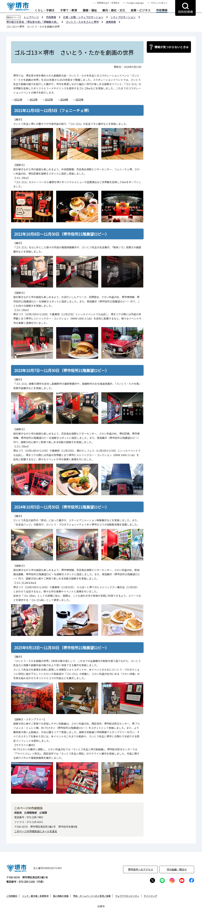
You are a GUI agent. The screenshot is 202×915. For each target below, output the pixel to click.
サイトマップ (150, 895)
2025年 (79, 99)
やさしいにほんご (159, 2)
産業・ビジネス (141, 10)
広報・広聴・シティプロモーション (83, 17)
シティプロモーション (123, 17)
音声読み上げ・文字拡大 (108, 2)
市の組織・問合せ (177, 869)
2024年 (64, 99)
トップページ (31, 17)
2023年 (49, 99)
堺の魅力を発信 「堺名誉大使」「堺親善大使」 (32, 22)
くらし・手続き (45, 10)
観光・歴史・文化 (113, 10)
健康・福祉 (90, 10)
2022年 (34, 99)
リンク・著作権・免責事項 (35, 895)
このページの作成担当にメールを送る (35, 831)
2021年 (18, 99)
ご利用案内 (11, 895)
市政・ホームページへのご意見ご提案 (92, 895)
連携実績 (111, 22)
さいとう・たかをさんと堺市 (82, 22)
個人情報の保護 (60, 895)
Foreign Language (135, 2)
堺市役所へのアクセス (140, 869)
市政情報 (161, 10)
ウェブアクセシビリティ (127, 895)
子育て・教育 (68, 10)
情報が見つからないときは (171, 47)
